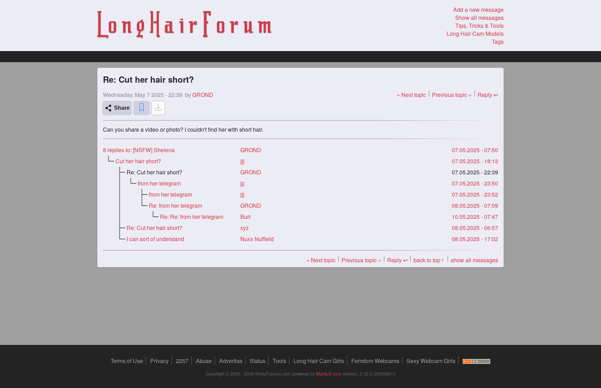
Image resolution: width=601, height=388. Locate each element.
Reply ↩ (488, 95)
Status (257, 361)
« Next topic (411, 95)
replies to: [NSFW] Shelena (139, 150)
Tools (279, 361)
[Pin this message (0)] (141, 108)
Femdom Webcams (375, 361)
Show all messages (479, 18)
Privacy (159, 361)
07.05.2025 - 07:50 (475, 150)
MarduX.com (329, 373)
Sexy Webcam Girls (431, 361)
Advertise (230, 361)
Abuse (204, 361)
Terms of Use (127, 361)
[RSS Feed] (476, 361)
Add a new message (478, 10)
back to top (429, 260)
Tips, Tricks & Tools (479, 26)
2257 (182, 361)
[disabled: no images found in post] (158, 108)
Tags (498, 42)
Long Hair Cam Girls (319, 361)
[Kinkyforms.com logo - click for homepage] (184, 25)
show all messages (474, 260)
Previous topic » (452, 95)
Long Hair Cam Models (475, 34)
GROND (250, 150)
